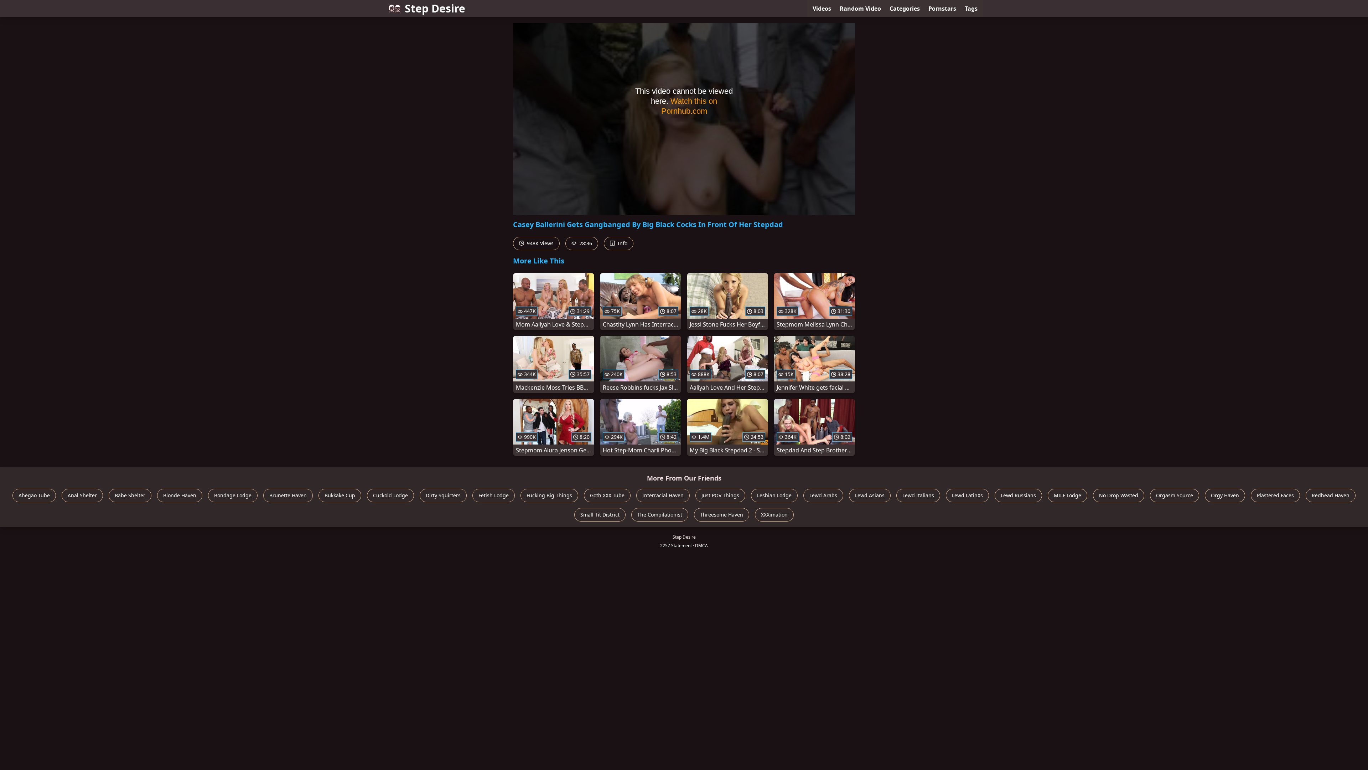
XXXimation (774, 514)
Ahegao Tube (34, 495)
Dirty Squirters (443, 495)
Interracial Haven (663, 495)
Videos (822, 8)
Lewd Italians (918, 495)
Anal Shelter (82, 495)
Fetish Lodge (493, 495)
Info (621, 243)
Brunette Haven (288, 495)
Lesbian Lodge (774, 495)
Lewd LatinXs (967, 495)
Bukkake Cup (340, 495)
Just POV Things (720, 495)
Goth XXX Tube (607, 495)
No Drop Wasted (1118, 495)
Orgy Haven (1225, 495)
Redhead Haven (1330, 495)
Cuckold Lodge (390, 495)
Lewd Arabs (823, 495)
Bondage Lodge (233, 495)
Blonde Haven (179, 495)
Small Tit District (600, 514)
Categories (905, 8)
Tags (971, 8)
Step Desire (435, 8)
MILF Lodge (1067, 495)
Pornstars (942, 8)
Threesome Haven (721, 514)
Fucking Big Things (549, 495)
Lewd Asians (870, 495)
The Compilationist (659, 514)
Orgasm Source (1174, 495)
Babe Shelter (130, 495)
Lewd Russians (1018, 495)
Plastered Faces (1275, 495)
